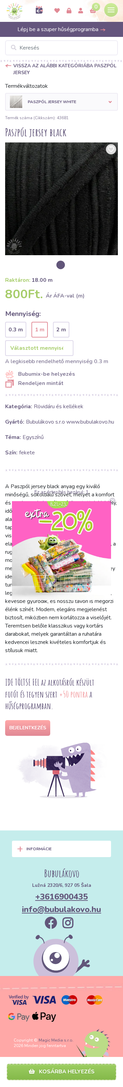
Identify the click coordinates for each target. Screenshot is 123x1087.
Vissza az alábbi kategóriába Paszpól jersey (65, 69)
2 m (61, 329)
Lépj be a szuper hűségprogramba (58, 29)
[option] (61, 198)
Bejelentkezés (27, 728)
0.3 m (16, 329)
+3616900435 (61, 896)
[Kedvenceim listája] (57, 11)
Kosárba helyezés (66, 1071)
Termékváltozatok (26, 86)
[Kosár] (93, 11)
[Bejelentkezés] (69, 11)
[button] (61, 102)
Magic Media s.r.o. (56, 1040)
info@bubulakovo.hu (61, 909)
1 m (39, 329)
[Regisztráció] (80, 11)
